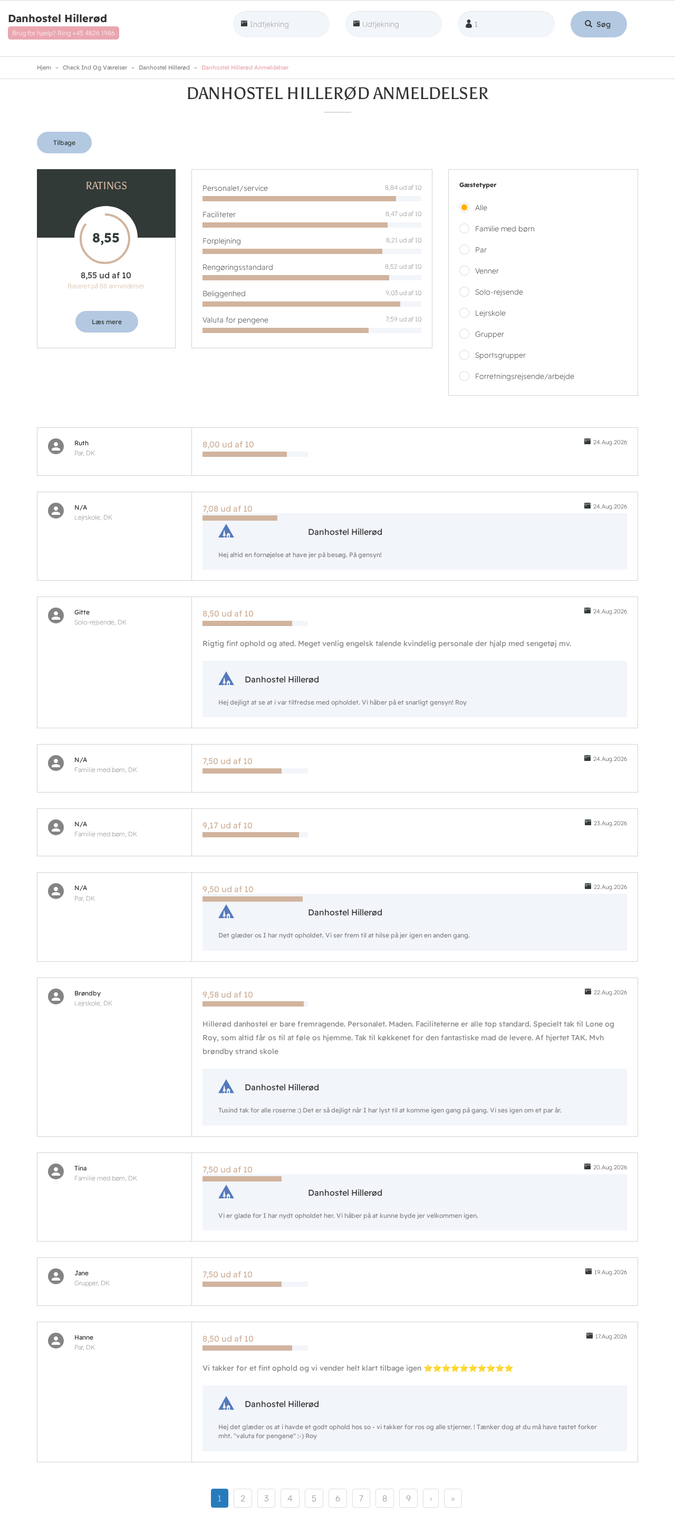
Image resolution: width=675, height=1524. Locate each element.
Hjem (44, 67)
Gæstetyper (477, 185)
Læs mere (107, 322)
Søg (602, 24)
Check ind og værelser (95, 67)
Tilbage (64, 142)
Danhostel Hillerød (57, 18)
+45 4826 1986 (93, 33)
